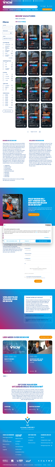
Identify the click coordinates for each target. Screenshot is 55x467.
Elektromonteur (19, 438)
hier (36, 232)
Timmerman (31, 437)
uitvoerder (43, 158)
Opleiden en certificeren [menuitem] (15, 9)
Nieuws (42, 437)
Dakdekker (6, 175)
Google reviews (31, 429)
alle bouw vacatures (10, 180)
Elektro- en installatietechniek (7, 440)
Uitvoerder (6, 176)
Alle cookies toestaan (43, 240)
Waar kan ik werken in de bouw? (35, 315)
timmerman (19, 153)
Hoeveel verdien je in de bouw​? (34, 297)
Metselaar (6, 172)
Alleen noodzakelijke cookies (11, 240)
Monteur (17, 444)
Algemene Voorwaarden (28, 464)
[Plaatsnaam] (8, 33)
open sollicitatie (38, 209)
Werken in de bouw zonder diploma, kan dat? (37, 320)
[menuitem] (20, 7)
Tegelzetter (7, 165)
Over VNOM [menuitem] (35, 9)
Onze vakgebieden (8, 435)
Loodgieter (18, 441)
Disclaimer (20, 464)
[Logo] (7, 3)
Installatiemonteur (19, 452)
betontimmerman (45, 153)
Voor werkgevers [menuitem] (26, 9)
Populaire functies (18, 435)
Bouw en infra (6, 444)
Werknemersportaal (45, 442)
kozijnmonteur (32, 154)
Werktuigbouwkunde (8, 437)
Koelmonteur (18, 449)
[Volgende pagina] (40, 132)
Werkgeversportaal (45, 445)
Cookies (44, 464)
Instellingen (46, 237)
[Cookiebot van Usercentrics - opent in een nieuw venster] (46, 225)
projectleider (7, 156)
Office (4, 447)
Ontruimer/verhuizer (9, 171)
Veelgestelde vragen (46, 440)
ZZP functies (32, 435)
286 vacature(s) (7, 111)
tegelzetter (38, 153)
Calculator (6, 173)
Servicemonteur (19, 446)
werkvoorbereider (7, 154)
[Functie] (8, 27)
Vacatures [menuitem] (5, 9)
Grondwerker (7, 168)
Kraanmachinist (8, 169)
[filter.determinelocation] (11, 33)
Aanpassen (27, 240)
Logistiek (5, 449)
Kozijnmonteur (7, 166)
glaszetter (39, 154)
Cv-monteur (18, 454)
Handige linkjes (46, 435)
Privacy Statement (38, 464)
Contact (49, 464)
